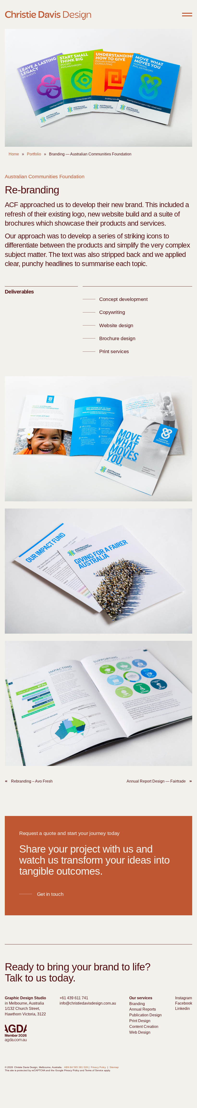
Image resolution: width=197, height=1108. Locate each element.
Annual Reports (142, 1009)
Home (14, 154)
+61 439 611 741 (74, 998)
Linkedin (182, 1008)
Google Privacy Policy (67, 1070)
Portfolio (34, 154)
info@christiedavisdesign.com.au (88, 1003)
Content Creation (143, 1027)
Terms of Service (94, 1070)
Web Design (139, 1032)
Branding (137, 1004)
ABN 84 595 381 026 (76, 1067)
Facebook (183, 1003)
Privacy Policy (98, 1067)
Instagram (183, 998)
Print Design (139, 1021)
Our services (140, 998)
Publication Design (145, 1015)
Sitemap (114, 1067)
